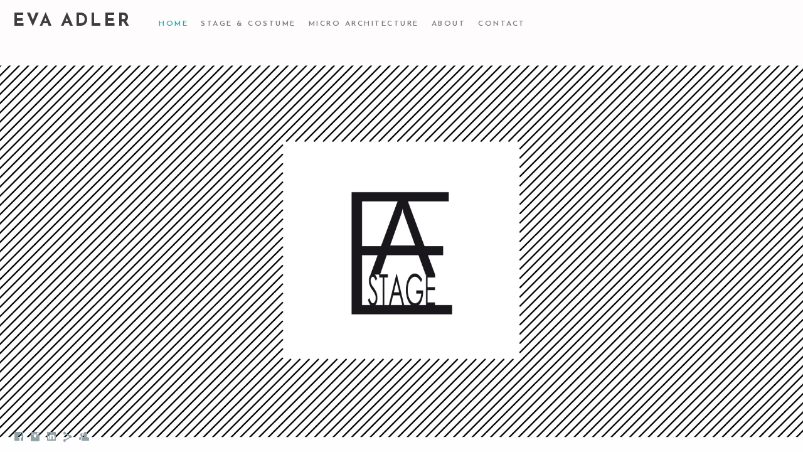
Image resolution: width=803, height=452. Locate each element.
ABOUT (449, 24)
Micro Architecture (364, 24)
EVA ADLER (72, 21)
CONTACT (502, 24)
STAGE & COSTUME (248, 24)
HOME (173, 24)
